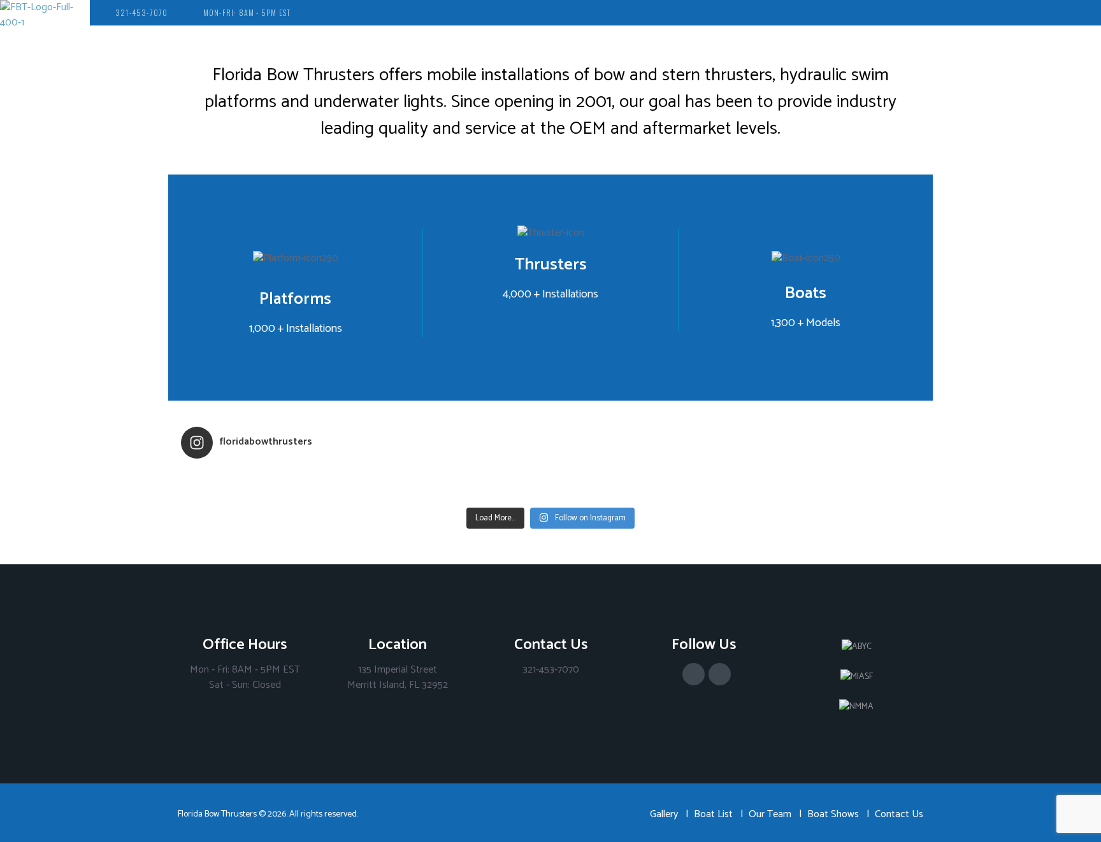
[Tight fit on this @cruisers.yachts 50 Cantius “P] (643, 476)
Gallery (664, 814)
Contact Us (899, 814)
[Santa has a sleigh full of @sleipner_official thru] (273, 476)
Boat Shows (833, 814)
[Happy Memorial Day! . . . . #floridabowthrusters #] (458, 493)
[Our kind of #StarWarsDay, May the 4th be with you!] (643, 493)
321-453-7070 (141, 12)
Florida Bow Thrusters (217, 814)
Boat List (713, 814)
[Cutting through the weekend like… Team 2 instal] (827, 476)
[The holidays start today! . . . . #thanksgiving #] (458, 476)
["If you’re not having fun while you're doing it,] (827, 493)
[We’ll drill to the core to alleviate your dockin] (273, 493)
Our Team (770, 814)
